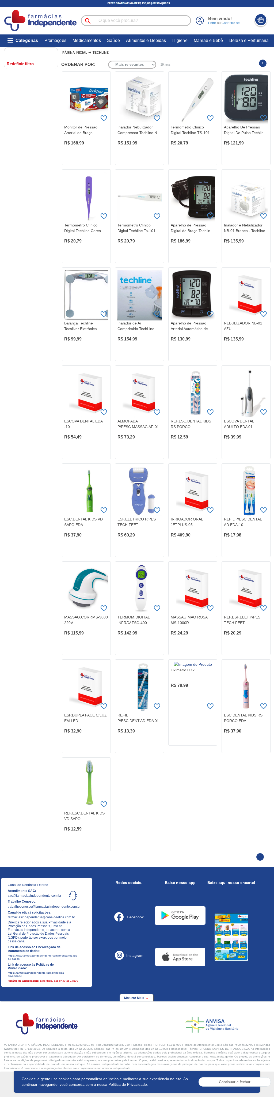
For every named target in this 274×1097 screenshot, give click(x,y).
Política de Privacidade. (128, 1084)
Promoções (55, 40)
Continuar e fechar (234, 1082)
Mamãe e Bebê (208, 40)
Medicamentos (87, 40)
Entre (212, 23)
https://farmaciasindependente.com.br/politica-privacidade (36, 974)
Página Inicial (74, 52)
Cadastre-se (231, 23)
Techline (101, 52)
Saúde (113, 40)
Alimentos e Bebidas (146, 40)
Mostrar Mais (134, 998)
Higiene (180, 40)
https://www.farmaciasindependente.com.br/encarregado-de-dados (39, 957)
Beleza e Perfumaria (249, 40)
